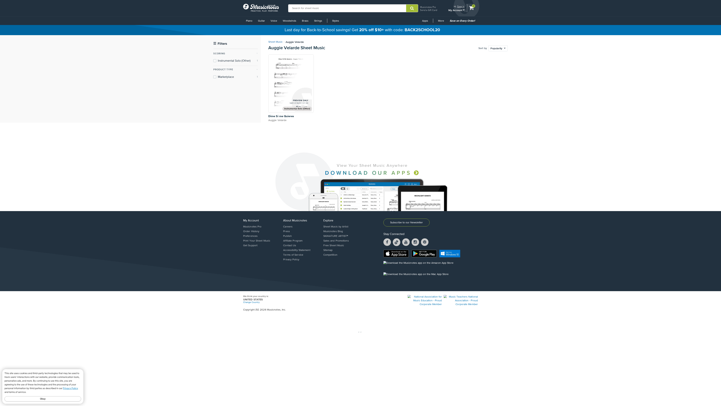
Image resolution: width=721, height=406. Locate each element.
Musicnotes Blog (333, 231)
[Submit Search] (412, 8)
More (442, 22)
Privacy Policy (291, 259)
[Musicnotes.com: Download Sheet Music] (261, 7)
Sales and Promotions (336, 240)
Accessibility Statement (296, 250)
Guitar (261, 21)
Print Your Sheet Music (256, 240)
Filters (220, 43)
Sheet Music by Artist (335, 226)
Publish (287, 236)
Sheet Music (275, 42)
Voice (274, 21)
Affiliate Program (292, 240)
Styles (335, 21)
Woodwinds (289, 21)
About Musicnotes (295, 220)
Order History (251, 231)
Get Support (250, 245)
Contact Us (289, 245)
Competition (330, 255)
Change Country (251, 302)
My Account (455, 10)
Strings (318, 21)
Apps (425, 21)
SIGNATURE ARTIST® (335, 236)
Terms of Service (293, 255)
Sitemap (328, 250)
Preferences (250, 236)
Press (286, 231)
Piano (249, 21)
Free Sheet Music (333, 245)
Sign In (461, 6)
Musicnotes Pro (428, 7)
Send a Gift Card (428, 10)
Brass (305, 21)
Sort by (482, 48)
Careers (288, 226)
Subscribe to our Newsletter (406, 222)
